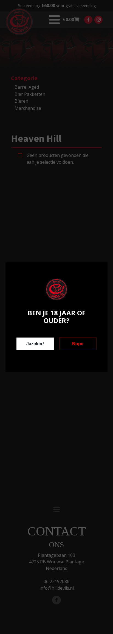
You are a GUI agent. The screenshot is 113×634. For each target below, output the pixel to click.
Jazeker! (35, 343)
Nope (77, 343)
